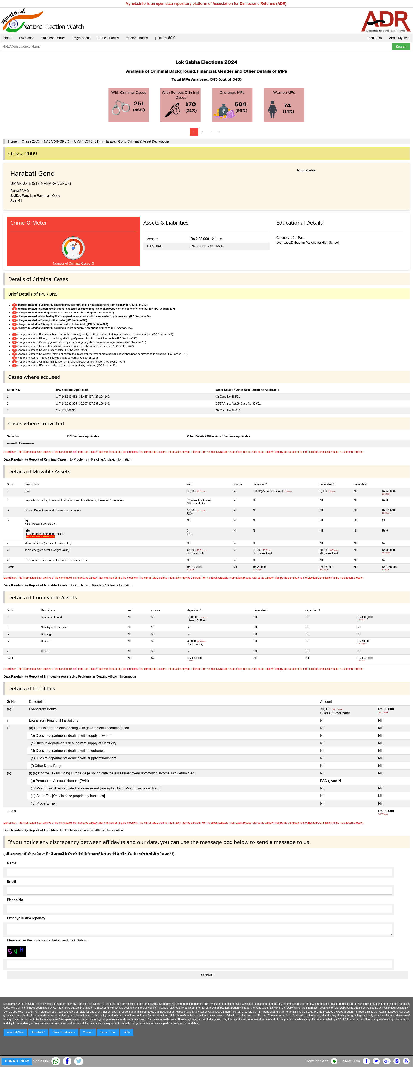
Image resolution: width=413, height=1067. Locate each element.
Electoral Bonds (137, 38)
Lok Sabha (26, 38)
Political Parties (108, 38)
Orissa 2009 (31, 141)
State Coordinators (64, 1032)
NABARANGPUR (56, 141)
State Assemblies (53, 38)
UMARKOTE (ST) (87, 141)
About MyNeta (399, 38)
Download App (317, 1061)
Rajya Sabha (81, 38)
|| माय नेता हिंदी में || (166, 38)
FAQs (127, 1032)
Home (8, 38)
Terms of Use (108, 1032)
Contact (87, 1032)
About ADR (374, 38)
